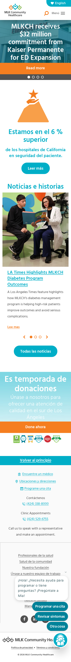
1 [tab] (28, 72)
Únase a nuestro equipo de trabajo (35, 569)
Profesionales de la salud (35, 551)
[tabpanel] (35, 256)
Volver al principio (35, 455)
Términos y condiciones (48, 643)
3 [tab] (38, 72)
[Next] (46, 332)
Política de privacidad (22, 643)
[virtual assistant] (60, 640)
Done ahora (35, 422)
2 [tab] (33, 72)
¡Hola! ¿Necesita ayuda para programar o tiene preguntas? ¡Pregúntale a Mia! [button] (41, 588)
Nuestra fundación (35, 563)
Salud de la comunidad (35, 557)
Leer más (35, 164)
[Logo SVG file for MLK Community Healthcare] (15, 10)
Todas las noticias (35, 346)
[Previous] (24, 332)
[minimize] (65, 572)
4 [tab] (42, 72)
